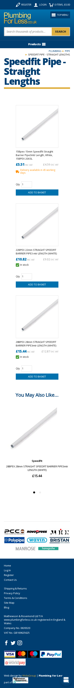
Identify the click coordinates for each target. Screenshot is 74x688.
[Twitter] (13, 643)
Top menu (62, 15)
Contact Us (10, 580)
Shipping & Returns (15, 588)
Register (26, 4)
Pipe (67, 51)
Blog (6, 607)
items (62, 4)
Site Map (9, 602)
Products (34, 44)
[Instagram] (19, 643)
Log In (7, 570)
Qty (18, 184)
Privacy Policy (12, 593)
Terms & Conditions (15, 598)
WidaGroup (29, 675)
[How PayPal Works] (51, 654)
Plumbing (55, 51)
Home (7, 565)
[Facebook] (6, 643)
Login (43, 4)
